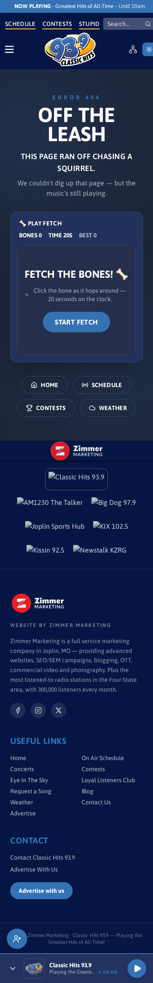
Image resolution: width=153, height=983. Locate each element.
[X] (58, 710)
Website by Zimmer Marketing (60, 625)
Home (49, 385)
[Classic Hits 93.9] (70, 49)
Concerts (22, 769)
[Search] (148, 24)
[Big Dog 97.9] (113, 505)
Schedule (20, 23)
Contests (57, 23)
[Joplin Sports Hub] (55, 528)
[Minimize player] (13, 968)
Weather (113, 408)
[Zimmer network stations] (133, 49)
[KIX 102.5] (110, 528)
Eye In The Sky (29, 780)
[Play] (137, 968)
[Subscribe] (17, 939)
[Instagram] (38, 710)
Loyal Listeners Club (108, 780)
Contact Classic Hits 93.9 (42, 857)
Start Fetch (76, 322)
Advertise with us (41, 890)
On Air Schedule (103, 758)
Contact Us (96, 802)
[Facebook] (18, 710)
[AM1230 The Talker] (50, 505)
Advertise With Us (34, 869)
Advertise (23, 813)
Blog (88, 791)
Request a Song (30, 791)
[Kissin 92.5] (45, 552)
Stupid (89, 23)
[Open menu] (9, 49)
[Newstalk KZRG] (100, 552)
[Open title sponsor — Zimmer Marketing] (76, 451)
